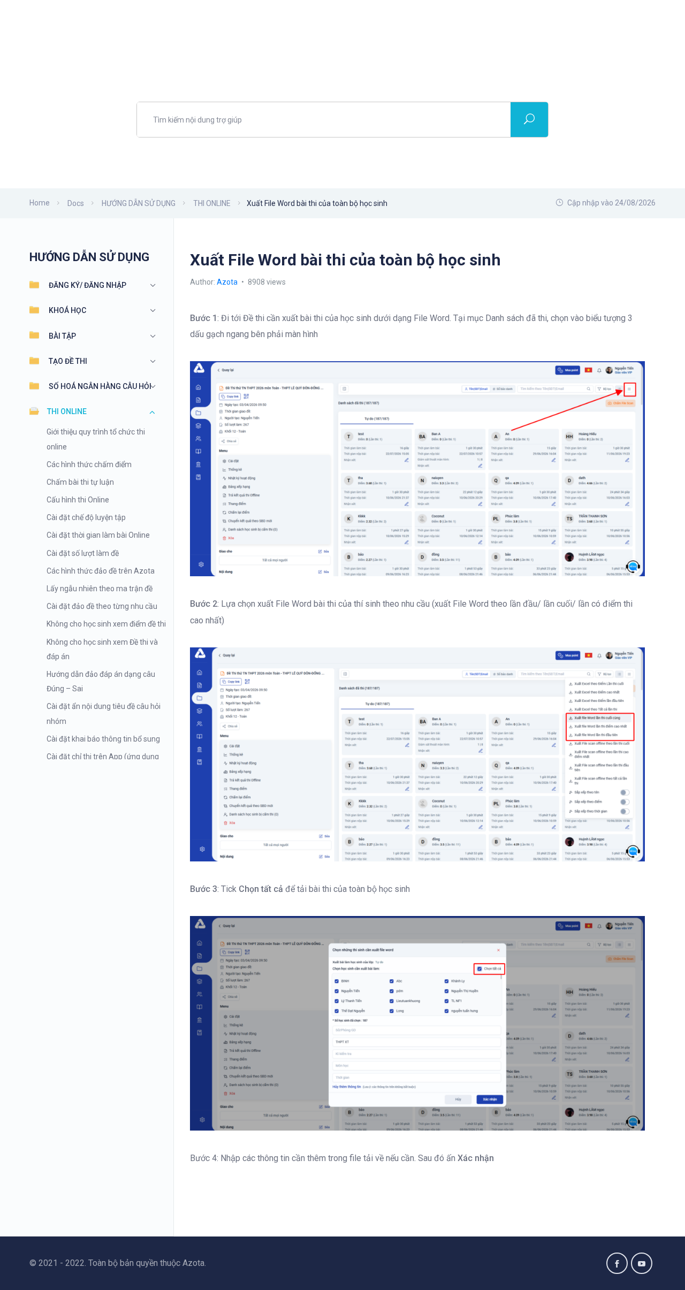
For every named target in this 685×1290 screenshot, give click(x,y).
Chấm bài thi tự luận (80, 482)
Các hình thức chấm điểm (89, 464)
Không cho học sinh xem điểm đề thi (106, 624)
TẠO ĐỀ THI (68, 361)
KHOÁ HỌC (67, 310)
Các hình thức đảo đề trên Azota (101, 571)
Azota (228, 282)
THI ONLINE (67, 411)
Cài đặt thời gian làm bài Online (98, 535)
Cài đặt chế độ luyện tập (86, 517)
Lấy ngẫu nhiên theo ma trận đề (100, 588)
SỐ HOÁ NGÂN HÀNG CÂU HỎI (100, 386)
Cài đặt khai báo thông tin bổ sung (103, 739)
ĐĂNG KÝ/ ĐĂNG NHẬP (87, 285)
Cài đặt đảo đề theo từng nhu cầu (102, 606)
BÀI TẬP (62, 336)
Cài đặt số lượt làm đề (83, 553)
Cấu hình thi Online (78, 499)
